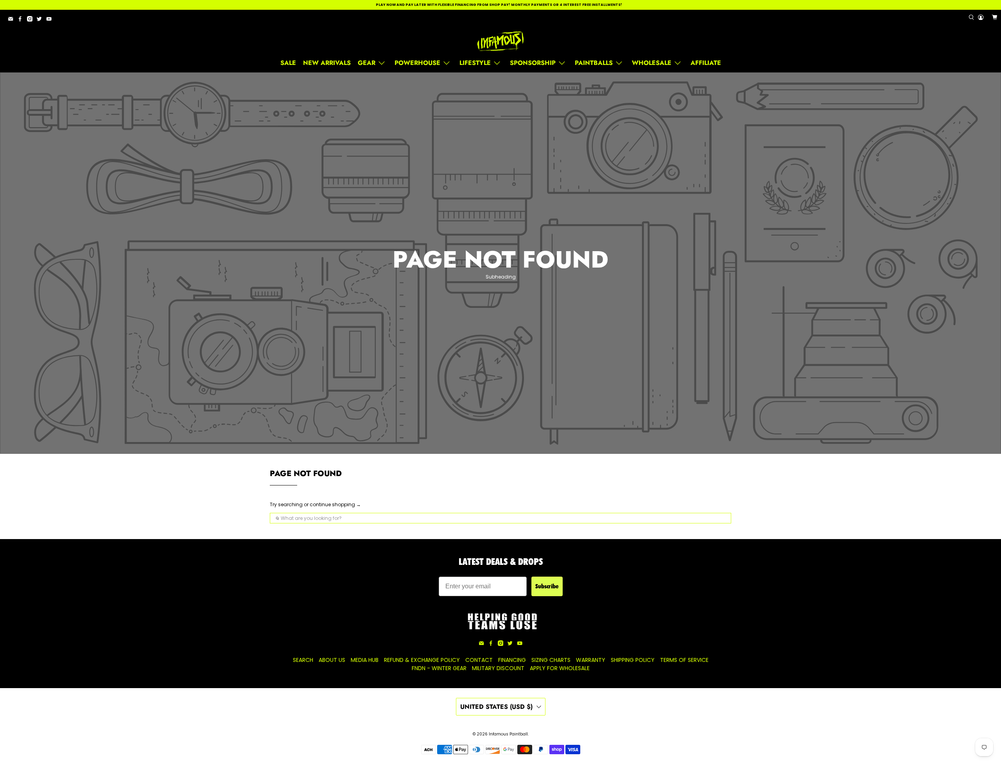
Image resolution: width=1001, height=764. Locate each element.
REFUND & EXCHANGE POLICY (422, 660)
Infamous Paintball (508, 734)
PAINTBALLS (594, 62)
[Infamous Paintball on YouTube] (51, 20)
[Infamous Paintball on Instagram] (31, 20)
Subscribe (547, 586)
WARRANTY (590, 660)
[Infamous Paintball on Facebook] (22, 20)
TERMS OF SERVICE (684, 660)
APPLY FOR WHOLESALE (560, 668)
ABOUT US (332, 660)
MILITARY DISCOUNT (498, 668)
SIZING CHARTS (550, 660)
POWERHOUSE (417, 62)
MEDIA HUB (365, 660)
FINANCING (512, 660)
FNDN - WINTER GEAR (439, 668)
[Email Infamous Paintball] (12, 20)
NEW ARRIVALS (327, 62)
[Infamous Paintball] (500, 41)
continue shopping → (335, 504)
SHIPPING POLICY (633, 660)
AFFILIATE (706, 62)
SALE (288, 62)
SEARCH (303, 660)
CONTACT (479, 660)
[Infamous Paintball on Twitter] (41, 20)
